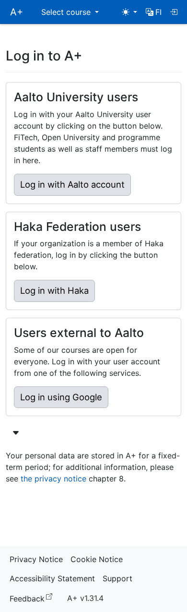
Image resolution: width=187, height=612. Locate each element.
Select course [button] (67, 12)
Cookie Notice (96, 559)
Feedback (33, 597)
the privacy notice (53, 478)
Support (117, 578)
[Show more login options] (16, 433)
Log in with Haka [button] (54, 290)
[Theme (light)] (129, 12)
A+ (16, 12)
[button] (153, 12)
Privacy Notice (36, 559)
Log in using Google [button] (61, 397)
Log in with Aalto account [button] (72, 184)
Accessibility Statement (52, 578)
